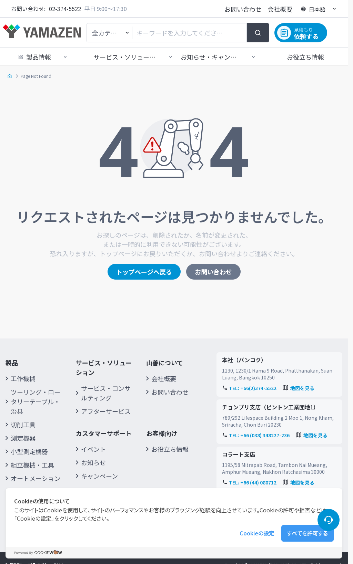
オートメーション (35, 478)
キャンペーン (99, 475)
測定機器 (23, 438)
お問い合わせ (243, 8)
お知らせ (93, 462)
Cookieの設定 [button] (257, 533)
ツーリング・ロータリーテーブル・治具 (35, 401)
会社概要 (280, 8)
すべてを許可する (307, 533)
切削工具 (23, 424)
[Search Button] (258, 32)
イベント (93, 449)
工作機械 (23, 378)
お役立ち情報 (305, 56)
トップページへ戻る (144, 271)
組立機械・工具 (32, 464)
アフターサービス (106, 411)
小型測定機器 (29, 451)
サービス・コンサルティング (106, 393)
